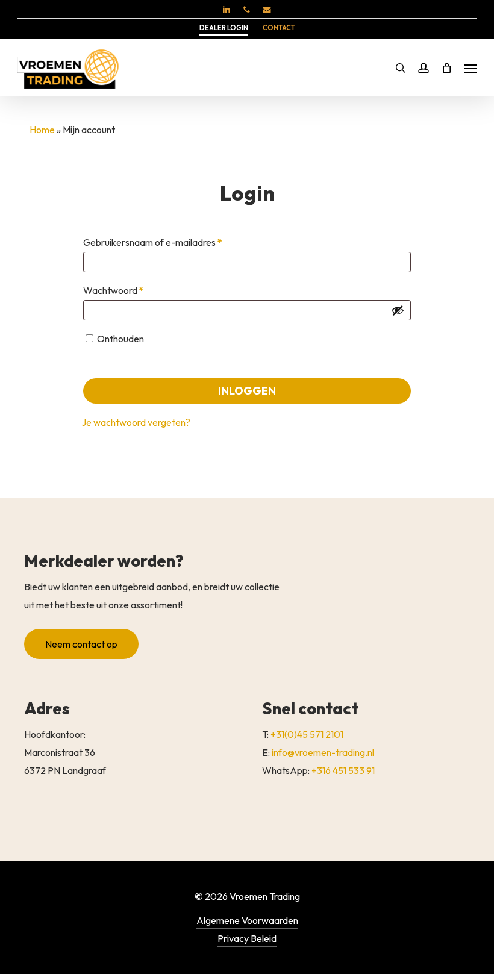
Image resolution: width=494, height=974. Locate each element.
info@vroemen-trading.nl (323, 752)
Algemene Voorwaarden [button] (247, 920)
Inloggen (247, 391)
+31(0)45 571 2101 (306, 734)
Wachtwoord (127, 290)
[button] (470, 68)
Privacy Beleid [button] (247, 938)
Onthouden (120, 338)
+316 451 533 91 (343, 770)
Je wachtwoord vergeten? (135, 422)
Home (42, 129)
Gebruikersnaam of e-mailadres (167, 242)
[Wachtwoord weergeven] (397, 310)
